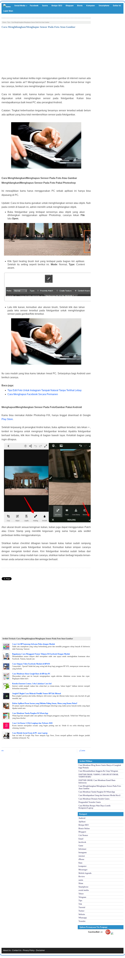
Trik (80, 904)
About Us (7, 950)
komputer (82, 866)
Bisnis (80, 6)
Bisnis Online (84, 828)
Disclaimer (40, 950)
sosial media (84, 890)
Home (4, 22)
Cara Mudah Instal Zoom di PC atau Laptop (30, 733)
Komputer (90, 6)
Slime (81, 883)
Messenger (83, 869)
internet (82, 856)
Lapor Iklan (8, 11)
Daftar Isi (117, 6)
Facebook (34, 6)
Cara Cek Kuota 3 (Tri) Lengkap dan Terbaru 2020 (32, 723)
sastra (81, 880)
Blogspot (69, 6)
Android (82, 818)
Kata (80, 863)
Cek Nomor (83, 835)
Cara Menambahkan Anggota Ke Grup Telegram (98, 771)
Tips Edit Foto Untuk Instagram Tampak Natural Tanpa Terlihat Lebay (44, 390)
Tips (8, 22)
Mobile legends (85, 873)
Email (81, 839)
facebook (82, 842)
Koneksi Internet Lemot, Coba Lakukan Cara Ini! (32, 684)
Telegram (82, 897)
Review (82, 876)
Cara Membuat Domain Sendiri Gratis (94, 799)
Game (81, 845)
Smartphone (104, 6)
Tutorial (82, 907)
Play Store (7, 419)
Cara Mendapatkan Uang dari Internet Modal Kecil (99, 795)
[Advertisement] (46, 53)
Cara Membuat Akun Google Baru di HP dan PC (31, 674)
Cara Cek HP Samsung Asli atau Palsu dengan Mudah (33, 644)
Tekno (81, 893)
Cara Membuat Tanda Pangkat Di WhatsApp (30, 713)
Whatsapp (83, 917)
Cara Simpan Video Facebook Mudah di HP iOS (31, 664)
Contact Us (16, 950)
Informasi (82, 849)
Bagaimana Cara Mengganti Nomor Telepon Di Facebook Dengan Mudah (41, 654)
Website (82, 914)
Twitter (81, 911)
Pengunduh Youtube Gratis (90, 802)
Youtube (82, 921)
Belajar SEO (57, 6)
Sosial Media (19, 6)
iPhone (81, 859)
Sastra (45, 6)
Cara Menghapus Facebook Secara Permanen (32, 394)
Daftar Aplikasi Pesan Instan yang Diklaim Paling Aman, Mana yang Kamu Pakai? (44, 703)
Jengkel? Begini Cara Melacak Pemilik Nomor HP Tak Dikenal (36, 693)
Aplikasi (82, 821)
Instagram (83, 852)
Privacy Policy (28, 950)
